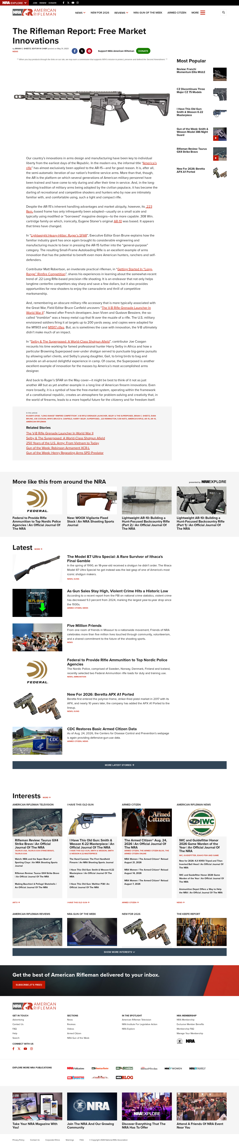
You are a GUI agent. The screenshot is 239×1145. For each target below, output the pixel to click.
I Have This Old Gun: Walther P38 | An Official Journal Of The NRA (89, 885)
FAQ (15, 1028)
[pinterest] (89, 49)
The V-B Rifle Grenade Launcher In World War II (59, 433)
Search (16, 1038)
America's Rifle (135, 418)
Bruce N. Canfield (62, 418)
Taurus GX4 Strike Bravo (41, 850)
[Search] (223, 12)
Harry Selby (79, 418)
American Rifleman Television (33, 804)
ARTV (15, 902)
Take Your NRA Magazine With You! (35, 1125)
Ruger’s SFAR (33, 415)
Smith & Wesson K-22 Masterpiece (92, 852)
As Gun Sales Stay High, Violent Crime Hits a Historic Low (117, 591)
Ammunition (80, 676)
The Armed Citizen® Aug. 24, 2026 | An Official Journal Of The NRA (145, 844)
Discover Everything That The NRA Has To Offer (144, 1125)
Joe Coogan (40, 418)
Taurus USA (21, 850)
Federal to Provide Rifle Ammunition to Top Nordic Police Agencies (117, 662)
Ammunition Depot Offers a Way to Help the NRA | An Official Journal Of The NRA (201, 890)
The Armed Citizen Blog (152, 850)
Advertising (18, 1019)
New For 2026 (100, 13)
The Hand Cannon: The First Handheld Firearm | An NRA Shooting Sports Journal (91, 860)
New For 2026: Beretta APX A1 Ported (100, 694)
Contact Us (18, 1024)
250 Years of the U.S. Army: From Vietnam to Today (62, 443)
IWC (181, 855)
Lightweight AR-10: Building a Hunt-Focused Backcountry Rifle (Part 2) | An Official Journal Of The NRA (146, 523)
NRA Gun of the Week (147, 13)
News (79, 13)
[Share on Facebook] (74, 49)
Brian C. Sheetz (142, 415)
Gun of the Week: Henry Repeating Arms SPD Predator (65, 452)
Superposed (93, 418)
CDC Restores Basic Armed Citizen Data (102, 729)
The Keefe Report (188, 914)
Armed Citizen (176, 13)
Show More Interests (137, 952)
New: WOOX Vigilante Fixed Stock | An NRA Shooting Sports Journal (90, 521)
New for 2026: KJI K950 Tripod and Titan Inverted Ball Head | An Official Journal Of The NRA (201, 864)
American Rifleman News (194, 804)
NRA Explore (128, 1028)
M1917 (50, 418)
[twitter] (82, 49)
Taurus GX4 (21, 853)
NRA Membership (185, 1019)
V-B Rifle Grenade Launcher (92, 415)
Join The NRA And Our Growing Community (90, 1125)
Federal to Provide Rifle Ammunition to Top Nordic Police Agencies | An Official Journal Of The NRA (37, 523)
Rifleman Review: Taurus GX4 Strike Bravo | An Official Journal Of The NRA (36, 844)
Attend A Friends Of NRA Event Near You (200, 1125)
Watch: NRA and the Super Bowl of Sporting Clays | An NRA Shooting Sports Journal (36, 862)
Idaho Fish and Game (208, 855)
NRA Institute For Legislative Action (139, 1024)
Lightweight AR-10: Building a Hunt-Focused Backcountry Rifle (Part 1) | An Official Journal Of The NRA (201, 523)
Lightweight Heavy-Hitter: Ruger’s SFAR (59, 235)
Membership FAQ (185, 1028)
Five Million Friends (84, 625)
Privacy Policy (18, 1139)
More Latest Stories (132, 765)
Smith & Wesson (99, 850)
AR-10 (118, 221)
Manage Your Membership (190, 1033)
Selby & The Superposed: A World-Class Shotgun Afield (70, 341)
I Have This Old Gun (80, 804)
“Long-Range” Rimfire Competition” (59, 415)
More (37, 549)
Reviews (119, 13)
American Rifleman (36, 421)
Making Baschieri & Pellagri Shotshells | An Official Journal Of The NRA (36, 885)
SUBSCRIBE (29, 985)
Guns (76, 578)
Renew (43, 2)
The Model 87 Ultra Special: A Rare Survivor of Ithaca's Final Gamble (115, 559)
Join (35, 2)
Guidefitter (190, 855)
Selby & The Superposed (120, 415)
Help (15, 1033)
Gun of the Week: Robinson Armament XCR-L (58, 447)
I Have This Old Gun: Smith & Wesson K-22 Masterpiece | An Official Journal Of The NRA (92, 844)
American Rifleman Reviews (31, 914)
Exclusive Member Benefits (190, 1024)
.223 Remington (108, 418)
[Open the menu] (203, 12)
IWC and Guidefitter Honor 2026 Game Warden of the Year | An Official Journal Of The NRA (199, 845)
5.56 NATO (122, 418)
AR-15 (147, 418)
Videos (70, 1028)
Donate (52, 2)
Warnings (70, 1139)
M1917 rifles (56, 327)
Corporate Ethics (52, 1139)
